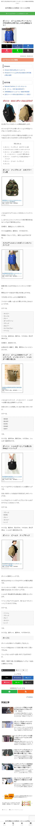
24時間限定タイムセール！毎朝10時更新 (17, 92)
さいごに (7, 163)
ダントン (20, 670)
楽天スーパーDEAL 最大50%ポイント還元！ (18, 94)
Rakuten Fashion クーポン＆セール (16, 86)
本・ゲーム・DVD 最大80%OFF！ (15, 89)
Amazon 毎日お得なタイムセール (15, 70)
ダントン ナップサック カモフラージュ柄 (17, 147)
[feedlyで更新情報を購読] (9, 691)
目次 (15, 143)
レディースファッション (8, 670)
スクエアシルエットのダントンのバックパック (17, 149)
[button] (28, 51)
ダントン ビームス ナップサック (14, 161)
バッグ (25, 670)
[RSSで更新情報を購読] (26, 691)
